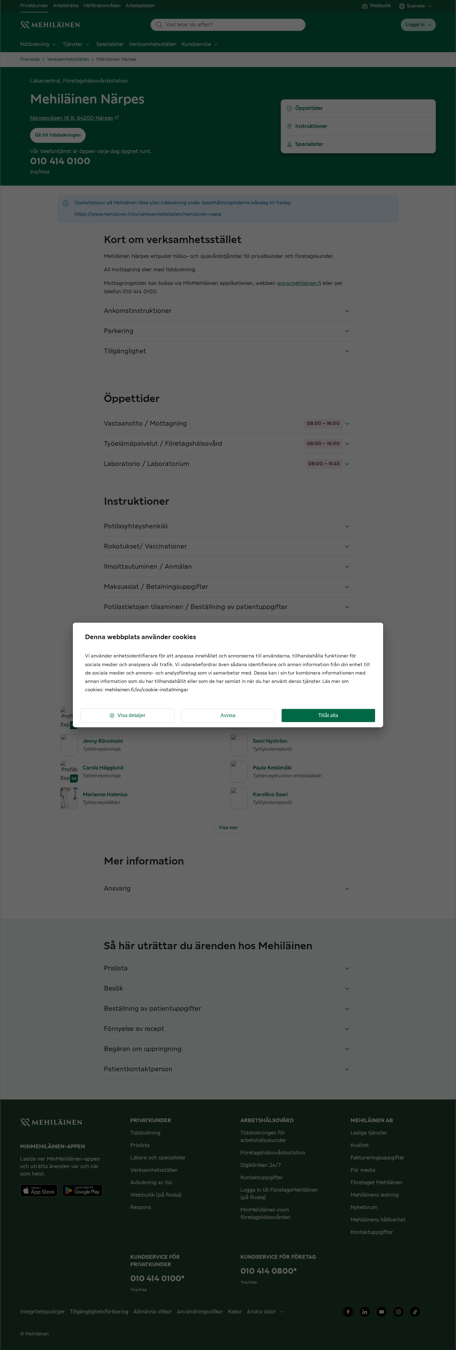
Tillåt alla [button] (328, 715)
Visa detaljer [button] (131, 715)
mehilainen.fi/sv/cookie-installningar (146, 690)
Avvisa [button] (228, 715)
